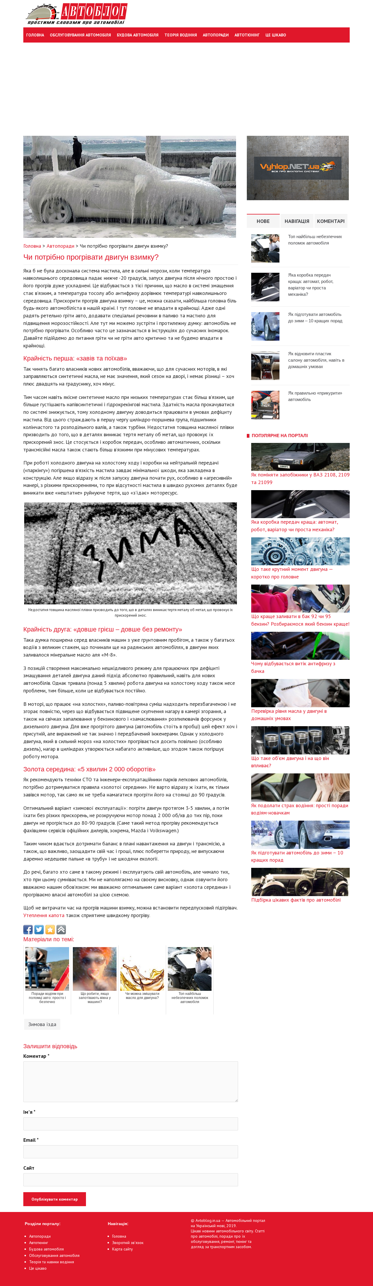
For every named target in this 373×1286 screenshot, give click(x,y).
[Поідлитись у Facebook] (28, 929)
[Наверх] (61, 929)
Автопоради (216, 35)
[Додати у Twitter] (39, 929)
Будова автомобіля (138, 35)
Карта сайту (122, 1249)
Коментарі (331, 221)
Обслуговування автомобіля (80, 35)
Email (31, 1140)
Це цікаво (275, 35)
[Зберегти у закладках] (50, 929)
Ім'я (29, 1112)
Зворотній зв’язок (127, 1242)
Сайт (28, 1167)
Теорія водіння (180, 35)
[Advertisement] (186, 86)
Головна (35, 35)
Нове (263, 221)
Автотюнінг (247, 35)
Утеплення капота (43, 915)
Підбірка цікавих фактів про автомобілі (296, 899)
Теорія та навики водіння (51, 1261)
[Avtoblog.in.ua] (75, 13)
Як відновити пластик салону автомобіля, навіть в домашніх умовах (316, 360)
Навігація (297, 221)
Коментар (36, 1056)
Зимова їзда (42, 1024)
